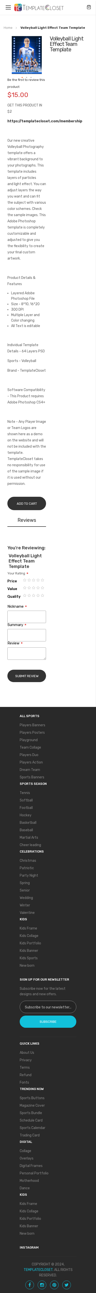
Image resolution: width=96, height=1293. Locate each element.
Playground (29, 740)
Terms (25, 1067)
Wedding (26, 898)
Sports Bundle (31, 1113)
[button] (22, 77)
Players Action (31, 762)
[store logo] (39, 7)
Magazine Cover (32, 1105)
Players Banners (32, 725)
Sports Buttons (32, 1098)
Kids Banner (29, 951)
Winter (25, 905)
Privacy (26, 1060)
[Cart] (89, 7)
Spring (25, 883)
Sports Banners (32, 777)
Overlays (26, 1158)
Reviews (26, 520)
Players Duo (29, 755)
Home (8, 28)
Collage (25, 1151)
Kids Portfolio (30, 943)
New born (27, 965)
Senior (25, 890)
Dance (25, 1188)
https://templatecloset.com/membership (44, 121)
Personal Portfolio (34, 1173)
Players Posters (32, 732)
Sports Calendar (32, 1128)
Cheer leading (30, 845)
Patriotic (27, 868)
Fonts (24, 1082)
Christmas (28, 861)
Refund (26, 1075)
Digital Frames (31, 1166)
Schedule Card (31, 1120)
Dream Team (30, 770)
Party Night (29, 875)
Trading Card (30, 1135)
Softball (26, 800)
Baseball (26, 830)
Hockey (26, 815)
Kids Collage (29, 936)
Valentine (27, 913)
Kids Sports (29, 958)
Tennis (25, 793)
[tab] (26, 521)
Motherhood (29, 1181)
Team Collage (30, 747)
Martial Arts (29, 837)
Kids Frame (28, 928)
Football (26, 808)
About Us (27, 1053)
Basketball (28, 823)
